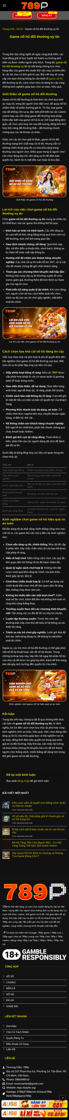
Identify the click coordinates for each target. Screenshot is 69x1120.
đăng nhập (23, 781)
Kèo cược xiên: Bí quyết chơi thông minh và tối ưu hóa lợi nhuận (38, 804)
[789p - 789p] (34, 5)
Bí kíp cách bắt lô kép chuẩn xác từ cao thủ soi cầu (38, 831)
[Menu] (4, 5)
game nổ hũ (56, 78)
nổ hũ (20, 29)
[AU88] (34, 1104)
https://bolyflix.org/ (26, 1087)
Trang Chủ (8, 29)
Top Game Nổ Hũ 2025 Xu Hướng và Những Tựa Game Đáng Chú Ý (37, 854)
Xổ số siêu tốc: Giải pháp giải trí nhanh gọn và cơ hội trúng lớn (38, 818)
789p (5, 906)
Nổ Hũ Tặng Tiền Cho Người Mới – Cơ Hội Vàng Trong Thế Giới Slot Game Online (36, 844)
